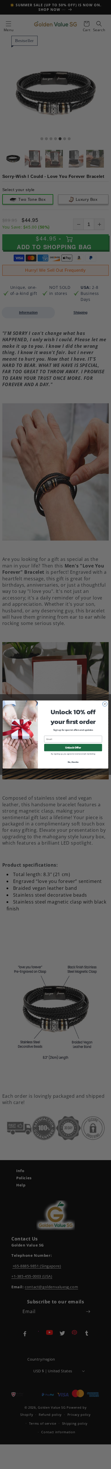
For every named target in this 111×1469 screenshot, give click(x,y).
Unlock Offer (73, 748)
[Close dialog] (104, 704)
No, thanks (73, 762)
